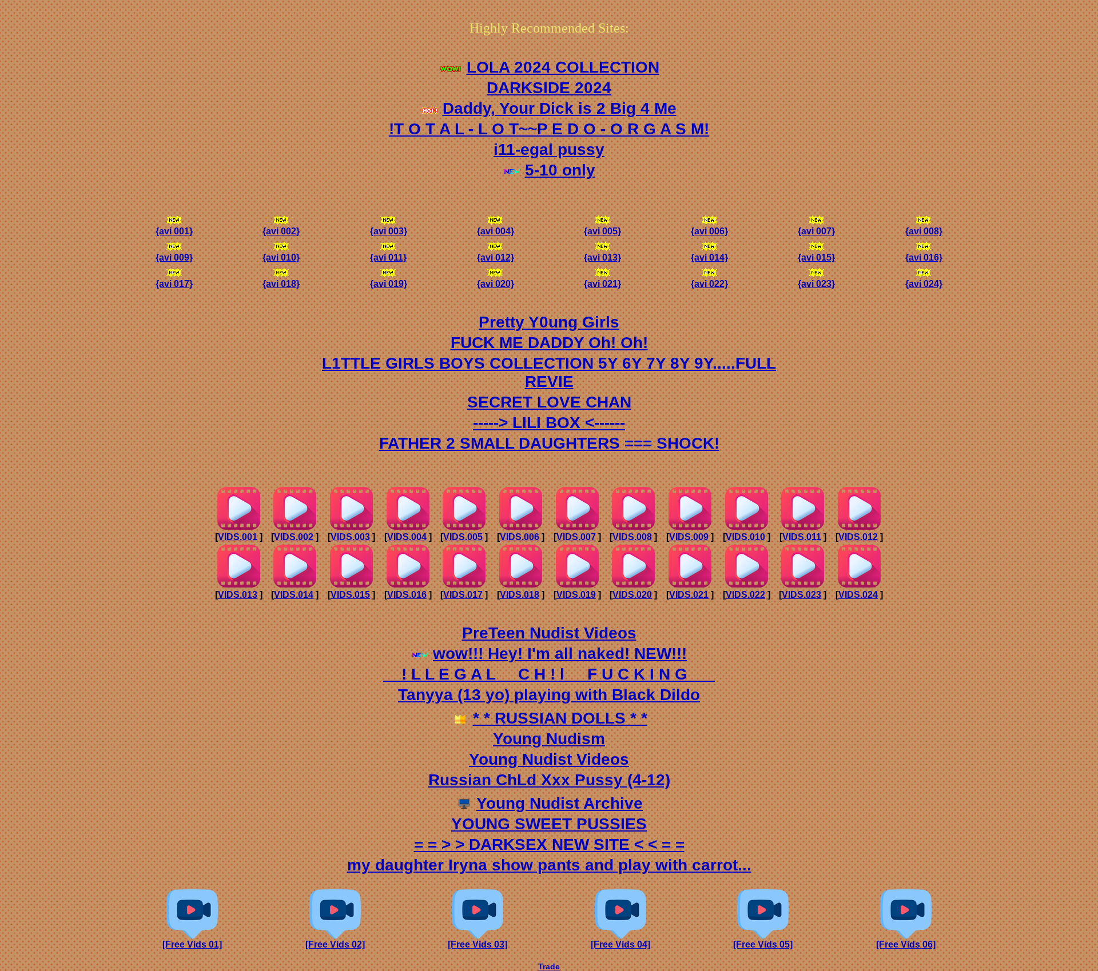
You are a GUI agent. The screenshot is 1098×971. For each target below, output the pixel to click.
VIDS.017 (463, 595)
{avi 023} (816, 284)
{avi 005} (602, 231)
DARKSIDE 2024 (549, 88)
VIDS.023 (801, 595)
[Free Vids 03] (477, 944)
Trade (549, 966)
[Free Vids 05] (763, 944)
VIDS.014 (293, 595)
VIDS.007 (576, 537)
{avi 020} (495, 284)
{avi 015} (816, 257)
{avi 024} (923, 284)
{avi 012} (495, 257)
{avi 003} (388, 231)
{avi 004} (495, 231)
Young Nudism (549, 739)
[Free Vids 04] (620, 944)
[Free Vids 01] (192, 944)
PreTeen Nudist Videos (549, 633)
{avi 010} (281, 257)
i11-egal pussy (549, 149)
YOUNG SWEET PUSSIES (549, 824)
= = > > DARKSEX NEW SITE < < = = (549, 844)
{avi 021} (602, 284)
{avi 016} (923, 257)
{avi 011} (388, 257)
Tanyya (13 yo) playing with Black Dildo (549, 695)
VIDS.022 (745, 595)
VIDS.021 (689, 595)
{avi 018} (281, 284)
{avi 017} (174, 284)
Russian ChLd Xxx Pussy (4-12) (549, 780)
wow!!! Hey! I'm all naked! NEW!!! (560, 653)
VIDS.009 (689, 537)
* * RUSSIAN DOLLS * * (560, 718)
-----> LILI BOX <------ (549, 422)
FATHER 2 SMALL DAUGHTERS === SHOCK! (549, 443)
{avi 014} (709, 257)
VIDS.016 (407, 595)
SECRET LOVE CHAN (549, 402)
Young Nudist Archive (559, 803)
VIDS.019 (576, 595)
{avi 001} (174, 231)
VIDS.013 (237, 595)
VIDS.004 (407, 537)
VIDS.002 (293, 537)
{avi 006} (709, 231)
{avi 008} (923, 231)
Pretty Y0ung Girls (549, 322)
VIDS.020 (632, 595)
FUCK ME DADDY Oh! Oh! (549, 342)
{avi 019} (388, 284)
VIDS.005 (463, 537)
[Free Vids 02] (335, 944)
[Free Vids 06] (906, 944)
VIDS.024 (858, 595)
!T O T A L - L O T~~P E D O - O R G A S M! (549, 129)
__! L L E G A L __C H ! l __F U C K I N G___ (549, 674)
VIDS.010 (745, 537)
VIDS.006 (519, 537)
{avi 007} (816, 231)
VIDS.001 (237, 537)
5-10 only (560, 170)
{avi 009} (174, 257)
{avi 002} (281, 231)
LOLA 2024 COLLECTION (563, 67)
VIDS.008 (632, 537)
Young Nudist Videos (549, 759)
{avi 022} (709, 284)
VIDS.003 (350, 537)
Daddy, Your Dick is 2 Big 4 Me (560, 108)
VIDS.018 (519, 595)
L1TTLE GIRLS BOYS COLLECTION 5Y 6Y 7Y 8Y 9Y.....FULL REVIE (549, 372)
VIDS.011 (801, 537)
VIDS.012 (858, 537)
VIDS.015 (350, 595)
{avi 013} (602, 257)
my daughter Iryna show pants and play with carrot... (549, 865)
